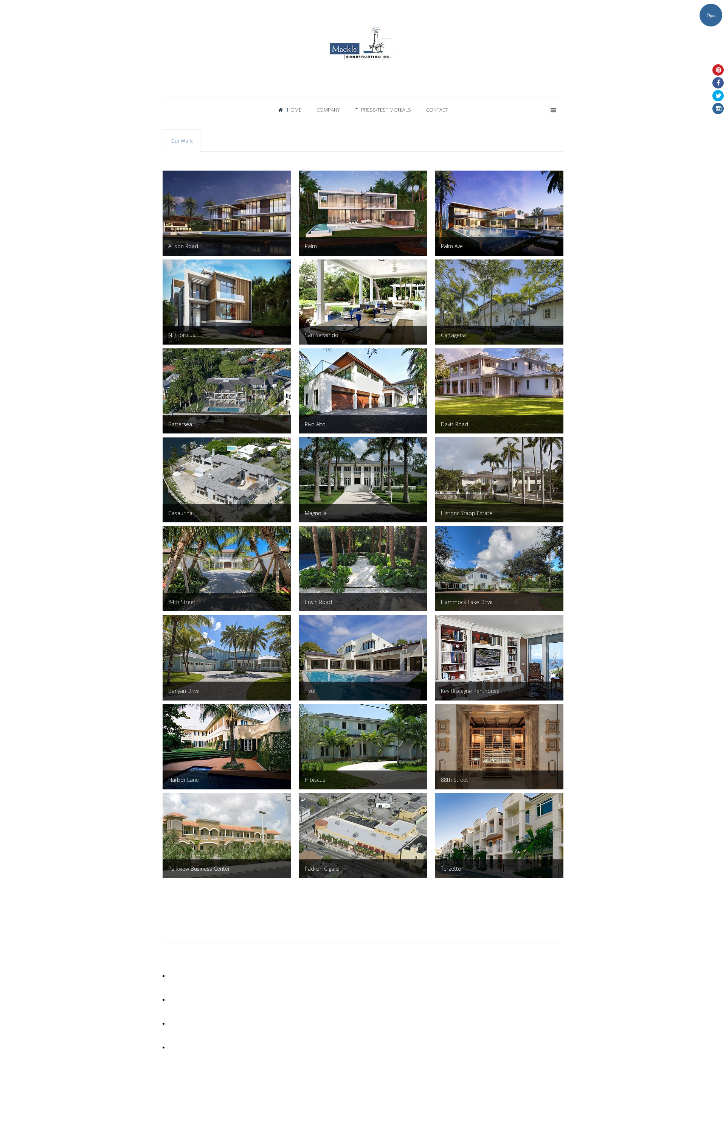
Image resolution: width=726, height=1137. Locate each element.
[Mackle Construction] (363, 56)
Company (328, 109)
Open (711, 15)
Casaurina (180, 513)
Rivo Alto (315, 424)
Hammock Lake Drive (467, 602)
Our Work (181, 140)
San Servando (321, 335)
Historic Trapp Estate (466, 513)
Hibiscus (315, 779)
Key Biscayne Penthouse (470, 690)
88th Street (454, 779)
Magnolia (316, 513)
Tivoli (310, 690)
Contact (437, 109)
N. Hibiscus (181, 335)
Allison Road (183, 246)
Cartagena (453, 335)
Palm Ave (452, 246)
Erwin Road (318, 602)
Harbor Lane (183, 779)
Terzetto (451, 868)
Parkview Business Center (199, 868)
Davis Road (454, 424)
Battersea (180, 424)
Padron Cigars (322, 868)
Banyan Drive (184, 690)
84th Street (181, 602)
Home (293, 109)
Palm (311, 246)
